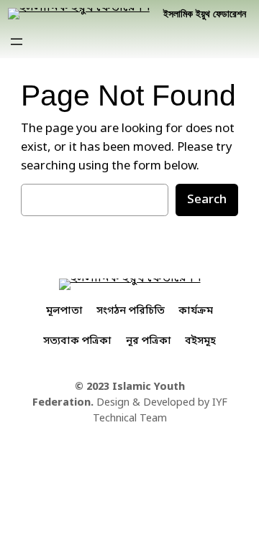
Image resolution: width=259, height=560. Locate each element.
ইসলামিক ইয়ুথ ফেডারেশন (204, 13)
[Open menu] (16, 41)
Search (207, 200)
